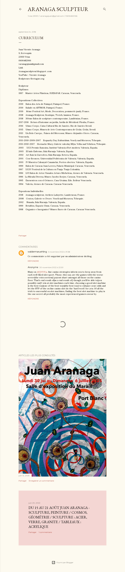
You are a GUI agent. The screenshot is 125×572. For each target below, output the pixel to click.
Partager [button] (23, 235)
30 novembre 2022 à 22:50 (51, 267)
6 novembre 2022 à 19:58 (59, 252)
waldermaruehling (37, 251)
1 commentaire (45, 532)
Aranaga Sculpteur (58, 9)
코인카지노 (42, 271)
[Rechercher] (104, 8)
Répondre (33, 261)
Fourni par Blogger (65, 562)
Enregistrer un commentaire (41, 481)
